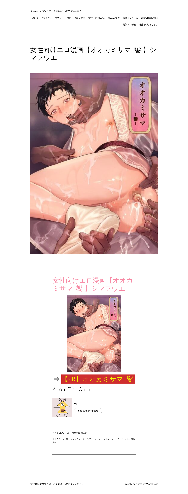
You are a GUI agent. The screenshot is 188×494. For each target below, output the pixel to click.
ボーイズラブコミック (92, 439)
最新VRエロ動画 (149, 17)
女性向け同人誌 (96, 17)
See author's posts (88, 410)
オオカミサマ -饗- (60, 439)
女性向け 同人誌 (79, 433)
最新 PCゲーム (130, 17)
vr (75, 404)
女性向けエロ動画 (76, 17)
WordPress (152, 484)
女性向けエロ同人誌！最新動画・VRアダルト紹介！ (57, 11)
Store (35, 17)
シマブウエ (75, 439)
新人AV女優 (114, 17)
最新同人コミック (149, 24)
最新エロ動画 (129, 24)
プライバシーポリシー (52, 17)
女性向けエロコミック (113, 439)
